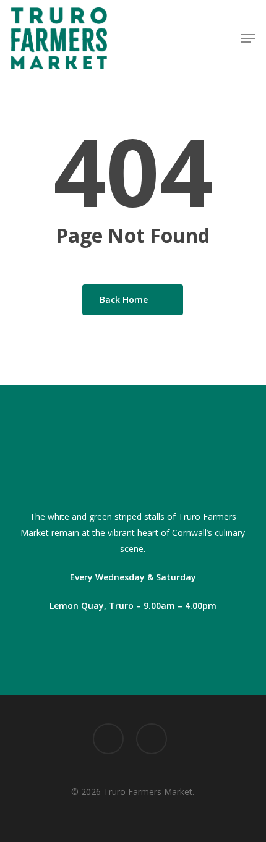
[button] (248, 38)
